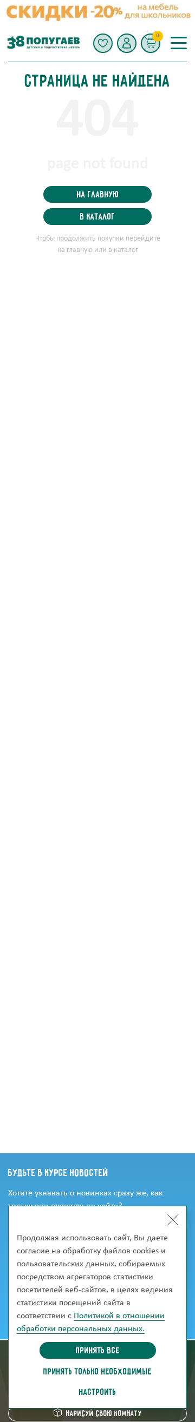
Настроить (97, 1393)
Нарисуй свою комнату (104, 1414)
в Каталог (97, 217)
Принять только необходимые (97, 1372)
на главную (98, 195)
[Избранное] (103, 43)
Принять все (98, 1351)
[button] (126, 43)
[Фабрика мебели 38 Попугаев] (43, 43)
